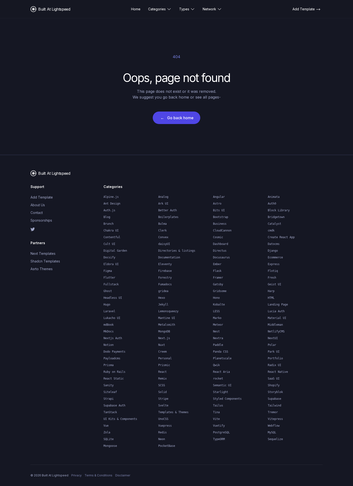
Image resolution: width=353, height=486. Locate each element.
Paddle (218, 345)
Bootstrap (220, 217)
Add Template (41, 197)
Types (184, 9)
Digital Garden (115, 250)
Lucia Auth (276, 311)
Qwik (216, 365)
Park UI (274, 351)
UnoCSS (163, 419)
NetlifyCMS (276, 331)
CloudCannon (222, 230)
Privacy (76, 475)
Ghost (107, 291)
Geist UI (274, 284)
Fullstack (111, 284)
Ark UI (163, 203)
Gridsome (219, 291)
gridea (163, 291)
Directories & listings (176, 250)
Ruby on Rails (114, 372)
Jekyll (163, 304)
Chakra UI (111, 230)
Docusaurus (221, 257)
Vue (106, 425)
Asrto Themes (41, 269)
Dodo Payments (114, 351)
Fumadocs (165, 284)
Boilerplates (168, 217)
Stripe (163, 398)
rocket (218, 378)
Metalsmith (166, 324)
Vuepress (165, 425)
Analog (163, 197)
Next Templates (42, 253)
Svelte (163, 405)
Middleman (275, 324)
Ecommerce (275, 257)
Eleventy (165, 264)
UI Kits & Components (120, 419)
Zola (106, 432)
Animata (274, 197)
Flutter (109, 277)
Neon (161, 439)
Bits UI (219, 210)
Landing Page (278, 304)
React (162, 372)
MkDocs (108, 331)
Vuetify (219, 425)
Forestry (165, 277)
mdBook (108, 324)
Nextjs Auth (112, 338)
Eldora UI (111, 264)
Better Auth (167, 210)
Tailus (218, 405)
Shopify (274, 385)
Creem (162, 351)
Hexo (161, 297)
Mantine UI (166, 318)
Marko (217, 318)
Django (273, 250)
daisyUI (164, 244)
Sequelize (275, 439)
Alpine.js (111, 197)
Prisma (108, 365)
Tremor (273, 412)
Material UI (277, 318)
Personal (165, 358)
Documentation (169, 257)
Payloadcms (111, 358)
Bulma (162, 223)
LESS (216, 311)
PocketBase (166, 446)
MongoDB (164, 331)
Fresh (272, 277)
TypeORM (219, 439)
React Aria (221, 372)
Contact (36, 213)
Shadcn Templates (45, 261)
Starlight (220, 392)
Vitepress (275, 419)
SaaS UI (274, 378)
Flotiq (273, 271)
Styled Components (227, 398)
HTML (271, 297)
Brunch (108, 223)
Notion (108, 345)
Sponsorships (41, 220)
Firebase (165, 271)
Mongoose (110, 446)
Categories (157, 9)
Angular (219, 197)
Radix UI (274, 365)
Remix (162, 378)
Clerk (162, 230)
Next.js (164, 338)
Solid (162, 392)
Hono (216, 297)
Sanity (108, 385)
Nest (216, 331)
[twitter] (46, 229)
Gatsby (218, 284)
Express (274, 264)
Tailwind (274, 405)
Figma (107, 271)
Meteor (218, 324)
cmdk (271, 230)
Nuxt (161, 345)
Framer (218, 277)
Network (209, 9)
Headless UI (112, 297)
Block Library (279, 210)
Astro (217, 203)
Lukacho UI (111, 318)
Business (219, 223)
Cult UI (109, 244)
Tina (216, 412)
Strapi (108, 398)
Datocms (274, 244)
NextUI (273, 338)
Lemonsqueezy (168, 311)
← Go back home (177, 117)
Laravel (109, 311)
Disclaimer (122, 475)
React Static (113, 378)
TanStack (110, 412)
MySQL (272, 432)
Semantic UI (222, 385)
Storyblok (275, 392)
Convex (163, 237)
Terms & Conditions (98, 475)
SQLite (108, 439)
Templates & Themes (173, 412)
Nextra (218, 338)
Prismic (164, 365)
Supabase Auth (114, 405)
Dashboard (220, 244)
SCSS (161, 385)
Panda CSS (220, 351)
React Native (278, 372)
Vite (216, 419)
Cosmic (218, 237)
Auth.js (109, 210)
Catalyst (274, 223)
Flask (217, 271)
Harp (271, 291)
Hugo (106, 304)
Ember (217, 264)
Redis (162, 432)
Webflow (274, 425)
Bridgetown (276, 217)
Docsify (109, 257)
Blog (106, 217)
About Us (37, 205)
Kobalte (219, 304)
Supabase (274, 398)
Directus (219, 250)
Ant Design (111, 203)
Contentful (111, 237)
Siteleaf (110, 392)
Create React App (281, 237)
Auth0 (272, 203)
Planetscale (222, 358)
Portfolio (275, 358)
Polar (272, 345)
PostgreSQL (221, 432)
